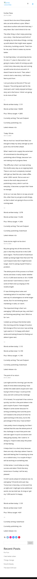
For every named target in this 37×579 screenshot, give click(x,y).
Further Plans (8, 13)
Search (30, 543)
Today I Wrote (8, 133)
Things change (9, 560)
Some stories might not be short (15, 241)
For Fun (6, 552)
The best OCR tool (10, 568)
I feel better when (10, 556)
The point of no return (11, 375)
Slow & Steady (9, 564)
